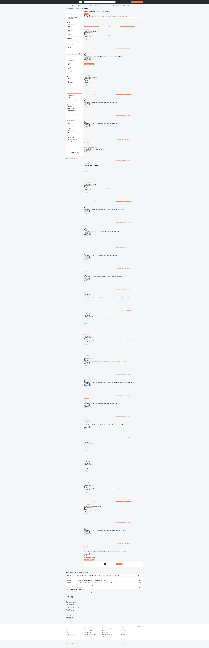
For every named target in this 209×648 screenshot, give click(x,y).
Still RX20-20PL (87, 75)
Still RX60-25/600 (87, 482)
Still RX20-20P (87, 203)
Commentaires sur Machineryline (90, 634)
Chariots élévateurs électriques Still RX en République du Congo (94, 620)
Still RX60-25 (86, 29)
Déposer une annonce (89, 64)
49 (113, 564)
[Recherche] (85, 2)
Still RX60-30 (86, 398)
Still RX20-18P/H (87, 96)
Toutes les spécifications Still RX (71, 591)
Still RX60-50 (86, 50)
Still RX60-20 (86, 142)
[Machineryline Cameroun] (72, 2)
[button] (85, 39)
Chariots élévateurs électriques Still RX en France (131, 620)
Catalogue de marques (88, 636)
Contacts (67, 632)
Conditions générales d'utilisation (90, 628)
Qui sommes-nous (69, 628)
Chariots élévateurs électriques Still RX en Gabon (114, 620)
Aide (67, 630)
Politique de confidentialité (88, 630)
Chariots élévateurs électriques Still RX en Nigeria (74, 620)
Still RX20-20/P (87, 504)
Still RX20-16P (87, 118)
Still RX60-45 (86, 334)
